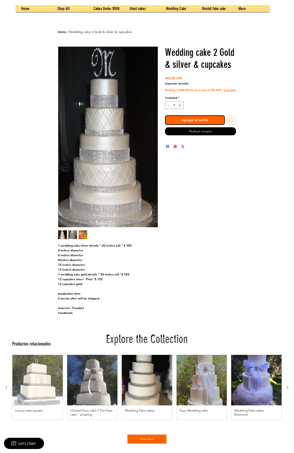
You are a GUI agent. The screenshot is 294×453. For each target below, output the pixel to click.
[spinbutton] (174, 109)
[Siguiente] (287, 387)
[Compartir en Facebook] (167, 150)
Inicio (62, 32)
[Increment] (180, 109)
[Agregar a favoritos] (231, 124)
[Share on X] (182, 150)
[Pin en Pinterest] (175, 150)
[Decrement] (168, 109)
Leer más (193, 94)
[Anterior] (6, 387)
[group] (147, 387)
